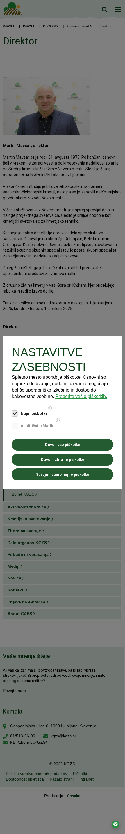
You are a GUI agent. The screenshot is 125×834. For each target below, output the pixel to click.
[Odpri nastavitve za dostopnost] (115, 824)
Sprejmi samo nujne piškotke (62, 474)
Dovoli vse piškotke (62, 444)
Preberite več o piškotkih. (81, 396)
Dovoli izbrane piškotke (62, 459)
